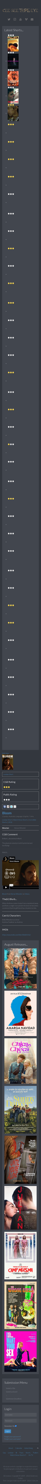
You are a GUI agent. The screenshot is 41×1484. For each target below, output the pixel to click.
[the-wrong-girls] (20, 1305)
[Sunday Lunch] (13, 257)
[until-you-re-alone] (20, 1159)
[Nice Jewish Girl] (13, 507)
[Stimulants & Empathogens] (13, 168)
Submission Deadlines (14, 1399)
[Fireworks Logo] (20, 10)
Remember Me (9, 1426)
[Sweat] (13, 490)
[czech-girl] (20, 1061)
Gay (4, 1453)
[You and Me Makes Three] (13, 381)
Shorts (28, 1453)
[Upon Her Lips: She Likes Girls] (13, 239)
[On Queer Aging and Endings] (13, 453)
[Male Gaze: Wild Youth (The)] (13, 686)
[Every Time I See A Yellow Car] (13, 185)
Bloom (7, 813)
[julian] (20, 1208)
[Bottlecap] (13, 596)
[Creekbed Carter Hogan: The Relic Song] (13, 649)
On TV (31, 1455)
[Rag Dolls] (13, 614)
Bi (16, 1453)
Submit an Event (11, 1392)
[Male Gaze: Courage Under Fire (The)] (13, 44)
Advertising (28, 1448)
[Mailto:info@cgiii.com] (32, 19)
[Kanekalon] (13, 579)
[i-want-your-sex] (20, 1351)
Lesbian (10, 1453)
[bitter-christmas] (20, 1013)
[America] (13, 311)
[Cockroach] (13, 133)
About (11, 1448)
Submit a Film (10, 1388)
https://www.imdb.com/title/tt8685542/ (16, 935)
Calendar (18, 1448)
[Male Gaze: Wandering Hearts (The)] (13, 78)
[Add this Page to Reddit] (8, 806)
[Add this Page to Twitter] (11, 806)
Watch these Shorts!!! (18, 1455)
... (6, 1395)
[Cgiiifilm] (9, 19)
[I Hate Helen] (13, 631)
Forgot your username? (12, 1439)
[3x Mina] (13, 470)
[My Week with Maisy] (13, 150)
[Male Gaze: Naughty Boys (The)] (13, 222)
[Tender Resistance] (13, 202)
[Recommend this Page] (15, 806)
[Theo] (13, 738)
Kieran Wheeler (16, 894)
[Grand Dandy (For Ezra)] (13, 703)
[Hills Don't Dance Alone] (13, 113)
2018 (10, 822)
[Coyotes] (13, 274)
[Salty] (13, 720)
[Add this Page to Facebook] (4, 806)
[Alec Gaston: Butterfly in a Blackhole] (13, 61)
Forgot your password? (12, 1437)
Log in (8, 1431)
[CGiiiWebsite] (20, 19)
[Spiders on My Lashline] (13, 559)
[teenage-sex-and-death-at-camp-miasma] (20, 1255)
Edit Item (5, 753)
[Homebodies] (13, 668)
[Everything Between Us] (13, 346)
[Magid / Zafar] (13, 292)
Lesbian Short (8, 774)
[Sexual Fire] (13, 96)
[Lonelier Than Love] (13, 524)
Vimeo (27, 894)
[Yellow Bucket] (13, 418)
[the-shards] (20, 968)
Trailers (35, 1453)
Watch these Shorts (20, 820)
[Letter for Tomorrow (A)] (13, 542)
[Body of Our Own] (13, 363)
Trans (21, 1453)
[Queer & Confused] (13, 435)
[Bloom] (7, 762)
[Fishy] (13, 400)
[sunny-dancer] (20, 1109)
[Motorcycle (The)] (13, 329)
